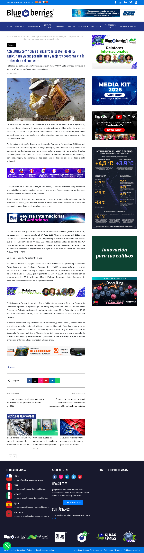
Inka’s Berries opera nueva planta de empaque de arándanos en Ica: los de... (19, 441)
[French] (43, 2)
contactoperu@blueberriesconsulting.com (30, 489)
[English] (39, 2)
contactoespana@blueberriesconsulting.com (31, 507)
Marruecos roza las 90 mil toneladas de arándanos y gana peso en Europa (71, 441)
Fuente (11, 367)
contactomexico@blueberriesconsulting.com (31, 498)
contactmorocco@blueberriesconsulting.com (31, 516)
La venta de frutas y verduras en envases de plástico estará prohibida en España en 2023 (25, 402)
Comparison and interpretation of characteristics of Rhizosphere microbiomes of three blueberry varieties (67, 402)
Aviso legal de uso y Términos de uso (88, 550)
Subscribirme (73, 502)
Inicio (9, 36)
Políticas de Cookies (132, 550)
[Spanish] (36, 2)
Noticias (17, 36)
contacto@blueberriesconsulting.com (28, 480)
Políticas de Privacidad (113, 550)
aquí (54, 518)
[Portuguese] (46, 2)
